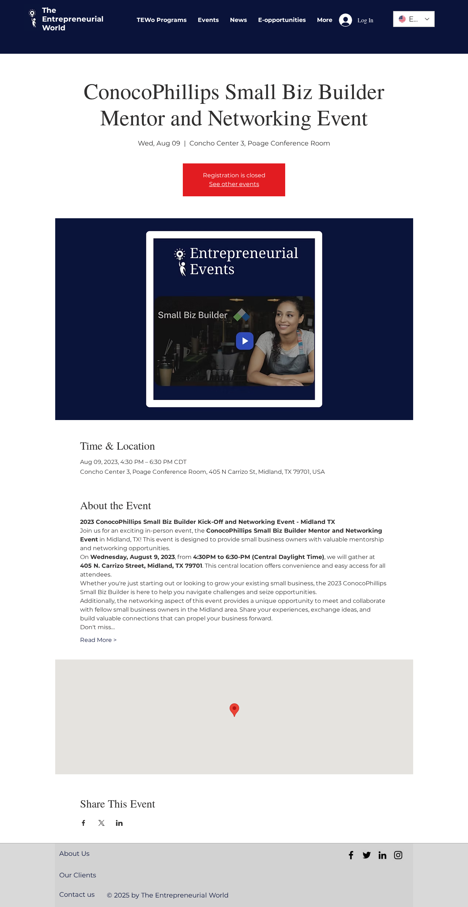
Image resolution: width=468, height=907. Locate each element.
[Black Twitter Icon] (366, 855)
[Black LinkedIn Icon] (382, 855)
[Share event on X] (101, 823)
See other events (234, 184)
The (49, 10)
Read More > (98, 639)
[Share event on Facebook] (83, 823)
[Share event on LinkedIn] (119, 823)
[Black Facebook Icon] (351, 855)
